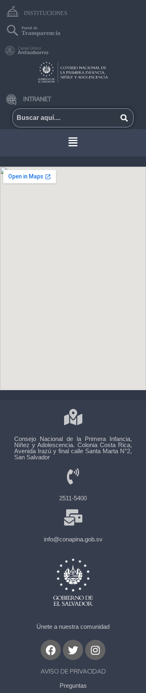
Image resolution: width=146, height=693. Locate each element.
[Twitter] (73, 650)
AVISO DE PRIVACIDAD (73, 671)
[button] (73, 142)
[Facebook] (51, 650)
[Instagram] (95, 650)
